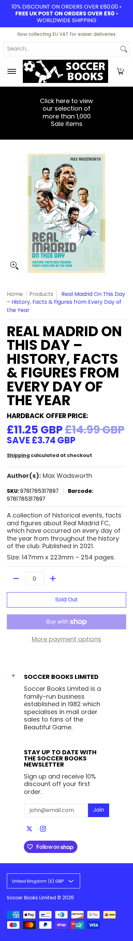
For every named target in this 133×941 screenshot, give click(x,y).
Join (98, 810)
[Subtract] (16, 578)
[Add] (53, 578)
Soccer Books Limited (31, 898)
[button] (120, 71)
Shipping (18, 455)
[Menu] (11, 71)
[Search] (123, 49)
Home (15, 294)
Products (41, 294)
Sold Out (66, 599)
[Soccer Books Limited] (65, 71)
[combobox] (61, 49)
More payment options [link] (66, 639)
